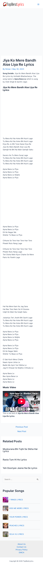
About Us (21, 544)
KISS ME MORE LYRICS (19, 508)
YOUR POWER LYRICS (18, 517)
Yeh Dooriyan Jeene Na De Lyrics (20, 468)
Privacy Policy (21, 550)
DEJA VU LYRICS (16, 534)
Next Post (21, 431)
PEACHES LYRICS (16, 525)
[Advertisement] (21, 33)
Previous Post (22, 427)
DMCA (21, 552)
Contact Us (21, 547)
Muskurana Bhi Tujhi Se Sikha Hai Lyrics (20, 450)
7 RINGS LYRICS (16, 500)
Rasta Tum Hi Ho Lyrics (15, 459)
